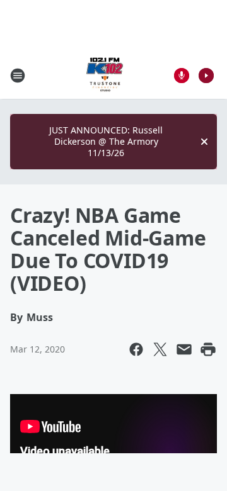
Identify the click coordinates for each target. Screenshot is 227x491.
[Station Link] (105, 75)
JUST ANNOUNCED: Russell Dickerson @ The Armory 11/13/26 (106, 141)
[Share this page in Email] (184, 349)
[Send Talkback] (181, 75)
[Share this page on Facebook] (136, 349)
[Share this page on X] (160, 349)
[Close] (204, 141)
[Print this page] (208, 349)
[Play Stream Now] (206, 75)
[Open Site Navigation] (17, 75)
